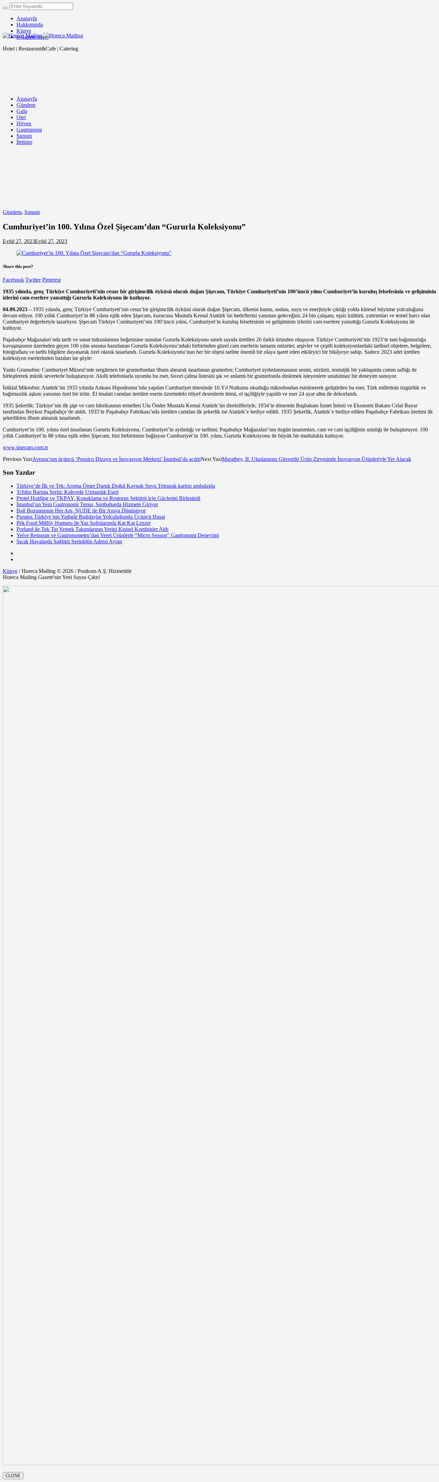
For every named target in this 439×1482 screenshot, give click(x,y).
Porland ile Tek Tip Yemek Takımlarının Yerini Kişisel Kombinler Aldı (92, 529)
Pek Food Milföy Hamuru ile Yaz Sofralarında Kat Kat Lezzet (83, 523)
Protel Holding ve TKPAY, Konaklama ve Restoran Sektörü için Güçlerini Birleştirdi (108, 498)
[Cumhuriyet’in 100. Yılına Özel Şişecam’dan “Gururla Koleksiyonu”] (93, 253)
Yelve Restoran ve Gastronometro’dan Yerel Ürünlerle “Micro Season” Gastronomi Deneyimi (117, 535)
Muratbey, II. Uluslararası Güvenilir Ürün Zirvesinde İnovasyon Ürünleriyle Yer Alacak (316, 459)
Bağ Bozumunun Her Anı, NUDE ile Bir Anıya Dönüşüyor (81, 510)
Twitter (33, 280)
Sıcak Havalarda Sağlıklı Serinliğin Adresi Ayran (69, 541)
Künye (10, 571)
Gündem (12, 212)
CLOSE (13, 1475)
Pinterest (51, 280)
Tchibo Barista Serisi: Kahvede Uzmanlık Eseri (67, 492)
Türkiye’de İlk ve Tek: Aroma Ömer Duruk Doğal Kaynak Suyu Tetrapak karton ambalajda (115, 486)
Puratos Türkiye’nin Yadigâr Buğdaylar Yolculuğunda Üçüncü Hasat (90, 517)
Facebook (13, 280)
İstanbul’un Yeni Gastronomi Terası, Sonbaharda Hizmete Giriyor (87, 504)
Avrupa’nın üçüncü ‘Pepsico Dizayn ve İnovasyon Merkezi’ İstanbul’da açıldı (116, 459)
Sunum (32, 212)
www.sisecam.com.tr (25, 447)
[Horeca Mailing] (43, 35)
